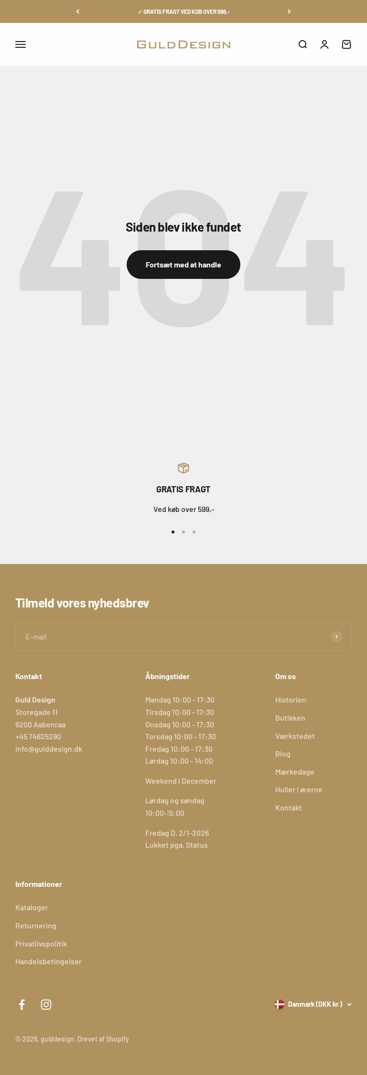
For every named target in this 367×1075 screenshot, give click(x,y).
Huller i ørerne (299, 789)
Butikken (290, 717)
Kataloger (31, 907)
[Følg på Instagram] (46, 1004)
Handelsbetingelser (48, 961)
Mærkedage (294, 771)
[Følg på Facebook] (21, 1004)
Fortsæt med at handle (183, 264)
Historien (290, 699)
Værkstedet (295, 735)
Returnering (35, 925)
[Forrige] (77, 11)
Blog (283, 753)
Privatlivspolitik (41, 943)
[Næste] (289, 11)
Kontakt (288, 807)
